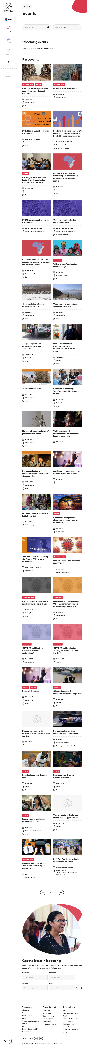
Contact (8, 76)
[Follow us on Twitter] (30, 1038)
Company (25, 983)
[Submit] (79, 987)
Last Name (52, 972)
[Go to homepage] (8, 8)
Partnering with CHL (30, 1029)
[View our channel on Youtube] (35, 1038)
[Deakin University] (11, 1042)
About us (25, 1010)
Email (51, 983)
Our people (26, 1013)
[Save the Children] (5, 1042)
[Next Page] (61, 893)
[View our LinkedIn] (40, 1038)
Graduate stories (49, 1024)
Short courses (48, 1016)
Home (28, 6)
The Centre (27, 1007)
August (60, 1044)
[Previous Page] (42, 893)
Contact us (26, 1032)
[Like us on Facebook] (25, 1038)
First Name (25, 972)
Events (8, 72)
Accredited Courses (50, 1013)
